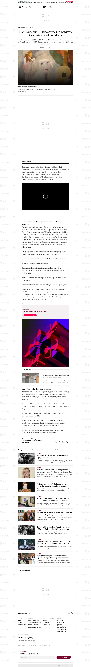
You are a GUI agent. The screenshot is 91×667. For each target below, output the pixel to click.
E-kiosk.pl (60, 620)
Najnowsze (45, 450)
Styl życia (28, 27)
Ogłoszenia (46, 622)
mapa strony (21, 645)
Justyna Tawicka (26, 161)
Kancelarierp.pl (61, 627)
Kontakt (20, 622)
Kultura (34, 27)
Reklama (45, 620)
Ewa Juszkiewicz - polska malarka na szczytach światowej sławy (55, 377)
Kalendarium (32, 645)
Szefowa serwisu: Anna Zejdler (26, 637)
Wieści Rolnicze (61, 629)
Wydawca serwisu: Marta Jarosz (27, 639)
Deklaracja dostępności (34, 627)
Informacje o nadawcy (34, 626)
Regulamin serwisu (33, 624)
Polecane (33, 450)
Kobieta (23, 27)
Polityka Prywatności (33, 620)
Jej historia (44, 373)
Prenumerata (46, 624)
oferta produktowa (45, 645)
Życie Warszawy (61, 631)
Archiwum (46, 626)
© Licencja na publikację (29, 439)
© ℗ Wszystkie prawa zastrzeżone (32, 440)
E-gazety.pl (60, 622)
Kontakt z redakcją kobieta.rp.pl (26, 640)
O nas (19, 620)
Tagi (56, 450)
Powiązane (21, 450)
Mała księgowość (62, 626)
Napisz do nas (22, 624)
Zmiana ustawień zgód (34, 622)
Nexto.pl (59, 624)
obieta (50, 7)
